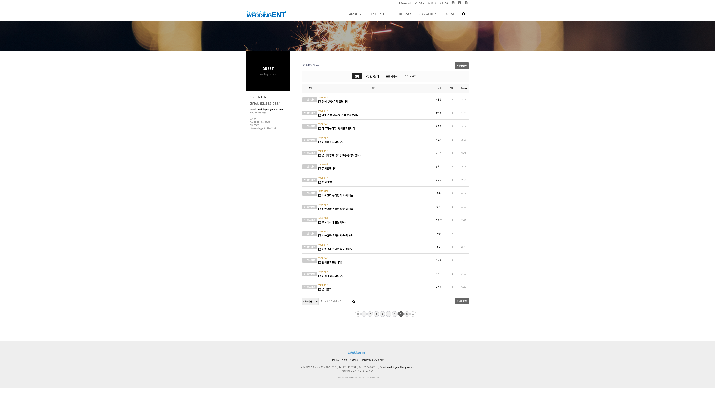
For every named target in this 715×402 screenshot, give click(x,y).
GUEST (450, 14)
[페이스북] (466, 3)
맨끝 (413, 314)
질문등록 (462, 65)
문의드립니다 (328, 168)
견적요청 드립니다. (332, 141)
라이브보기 (410, 76)
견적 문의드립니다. (332, 275)
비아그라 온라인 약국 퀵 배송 (337, 195)
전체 (357, 76)
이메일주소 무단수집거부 (372, 359)
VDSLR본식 (372, 76)
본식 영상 (326, 182)
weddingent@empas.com (271, 109)
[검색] (353, 301)
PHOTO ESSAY (402, 14)
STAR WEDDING (428, 14)
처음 (358, 314)
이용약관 (354, 359)
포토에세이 (392, 76)
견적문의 (326, 289)
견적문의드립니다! (331, 262)
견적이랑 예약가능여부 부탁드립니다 (341, 155)
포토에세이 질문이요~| (334, 222)
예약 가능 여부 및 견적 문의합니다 (340, 115)
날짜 (463, 88)
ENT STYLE (378, 14)
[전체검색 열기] (463, 13)
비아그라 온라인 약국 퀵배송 (337, 235)
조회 (452, 88)
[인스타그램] (453, 3)
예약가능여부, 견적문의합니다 (338, 128)
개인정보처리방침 (339, 359)
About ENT (356, 14)
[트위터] (459, 3)
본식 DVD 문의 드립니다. (335, 101)
